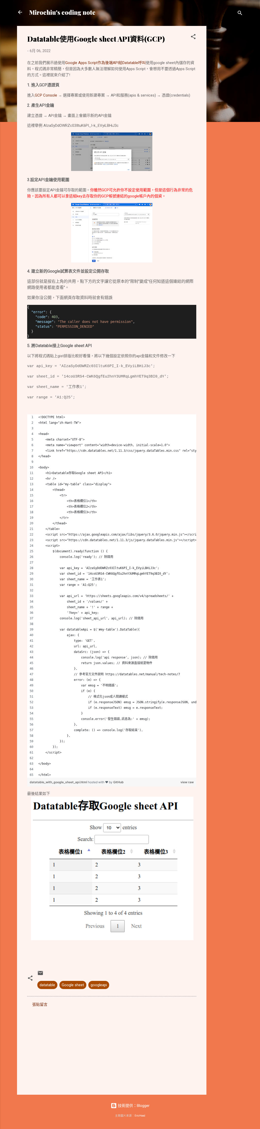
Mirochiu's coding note (62, 12)
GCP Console (46, 95)
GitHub (118, 782)
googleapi (99, 985)
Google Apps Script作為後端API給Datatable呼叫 (105, 62)
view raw (187, 782)
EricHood (140, 1115)
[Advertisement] (226, 102)
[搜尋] (240, 14)
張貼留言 (39, 1004)
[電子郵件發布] (40, 975)
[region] (111, 596)
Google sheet (73, 985)
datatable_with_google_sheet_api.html (59, 782)
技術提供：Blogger (133, 1105)
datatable (47, 985)
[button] (193, 37)
